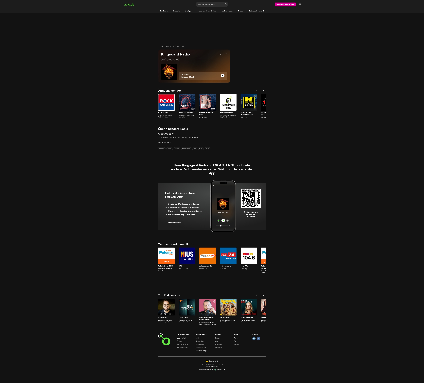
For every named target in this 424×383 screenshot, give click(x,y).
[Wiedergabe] (222, 75)
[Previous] (256, 89)
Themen (241, 11)
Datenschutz (200, 341)
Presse (179, 341)
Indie (169, 59)
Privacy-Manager (201, 351)
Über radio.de (181, 338)
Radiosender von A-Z (256, 11)
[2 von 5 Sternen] (162, 133)
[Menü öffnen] (300, 4)
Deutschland (186, 148)
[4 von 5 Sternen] (167, 133)
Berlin (169, 148)
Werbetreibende (182, 344)
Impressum (200, 344)
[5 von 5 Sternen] (170, 133)
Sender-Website (163, 143)
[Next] (263, 89)
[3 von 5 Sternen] (164, 133)
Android (236, 344)
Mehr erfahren (174, 222)
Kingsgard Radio (188, 77)
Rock (176, 59)
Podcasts (176, 11)
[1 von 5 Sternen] (159, 133)
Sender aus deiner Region (207, 11)
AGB (197, 338)
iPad (235, 341)
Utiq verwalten (201, 347)
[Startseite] (162, 46)
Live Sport (188, 11)
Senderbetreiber (182, 347)
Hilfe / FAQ (218, 344)
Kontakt (217, 338)
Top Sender (164, 11)
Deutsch (161, 148)
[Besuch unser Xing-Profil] (258, 338)
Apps (216, 341)
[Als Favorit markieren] (220, 53)
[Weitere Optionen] (226, 53)
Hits (163, 59)
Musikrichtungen (227, 11)
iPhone (236, 338)
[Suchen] (225, 4)
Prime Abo (218, 347)
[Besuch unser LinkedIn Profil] (254, 338)
